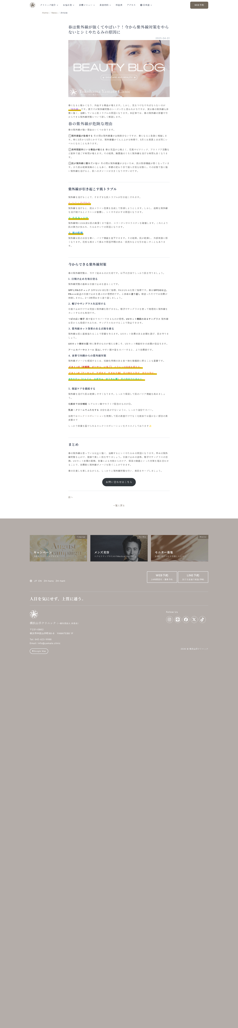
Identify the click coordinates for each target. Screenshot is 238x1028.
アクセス (131, 5)
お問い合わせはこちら (119, 482)
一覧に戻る (119, 505)
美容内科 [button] (104, 5)
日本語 (146, 5)
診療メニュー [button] (85, 5)
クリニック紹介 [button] (48, 5)
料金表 (119, 5)
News (55, 13)
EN (40, 580)
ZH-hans (49, 580)
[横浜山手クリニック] (32, 5)
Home (45, 13)
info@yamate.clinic (49, 643)
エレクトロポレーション (91, 416)
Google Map (40, 651)
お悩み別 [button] (67, 5)
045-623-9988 (43, 639)
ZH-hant (60, 580)
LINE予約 (193, 577)
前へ (70, 497)
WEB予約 (199, 5)
